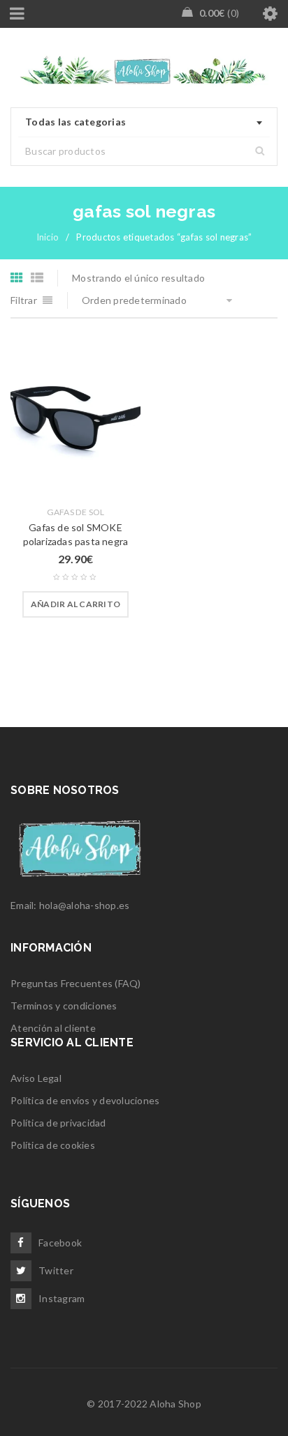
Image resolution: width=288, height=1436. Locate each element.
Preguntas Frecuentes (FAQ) (75, 983)
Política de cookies (52, 1145)
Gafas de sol (76, 512)
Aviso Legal (36, 1078)
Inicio (47, 237)
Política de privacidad (58, 1123)
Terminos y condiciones (63, 1005)
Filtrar (23, 300)
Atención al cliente (53, 1028)
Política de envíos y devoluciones (84, 1100)
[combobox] (144, 122)
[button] (75, 604)
